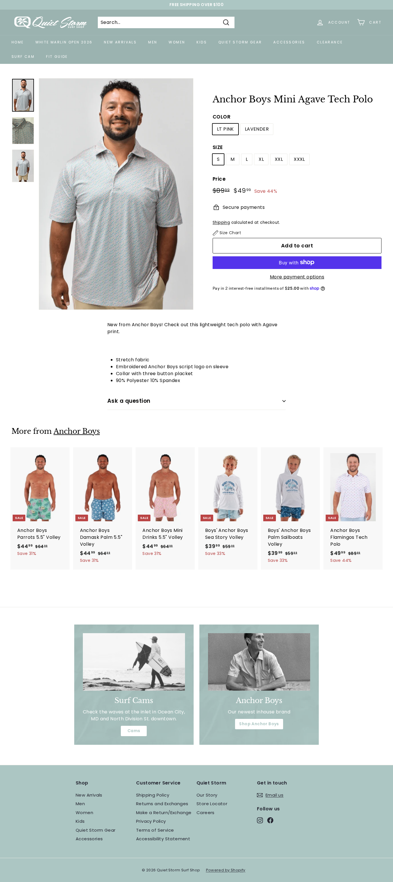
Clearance (330, 42)
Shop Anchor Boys (259, 724)
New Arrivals (120, 42)
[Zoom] (116, 194)
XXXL (299, 159)
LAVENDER (257, 128)
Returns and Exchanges (162, 804)
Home (18, 42)
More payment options (297, 276)
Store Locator (212, 804)
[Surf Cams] (134, 662)
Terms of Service (155, 830)
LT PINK (225, 128)
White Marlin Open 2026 (64, 42)
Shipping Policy (152, 795)
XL (261, 159)
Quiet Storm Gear (240, 42)
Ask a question (128, 401)
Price (219, 178)
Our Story (207, 795)
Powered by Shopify (225, 870)
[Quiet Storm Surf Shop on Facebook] (270, 820)
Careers (206, 813)
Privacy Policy (151, 821)
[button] (227, 233)
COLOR (221, 116)
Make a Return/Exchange (164, 813)
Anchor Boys (77, 431)
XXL (279, 159)
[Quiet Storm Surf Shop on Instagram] (260, 820)
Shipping (221, 222)
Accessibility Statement (163, 839)
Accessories (289, 42)
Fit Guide (57, 56)
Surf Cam (23, 56)
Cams (133, 731)
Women (177, 42)
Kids (202, 42)
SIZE (218, 147)
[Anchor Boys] (259, 662)
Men (152, 42)
